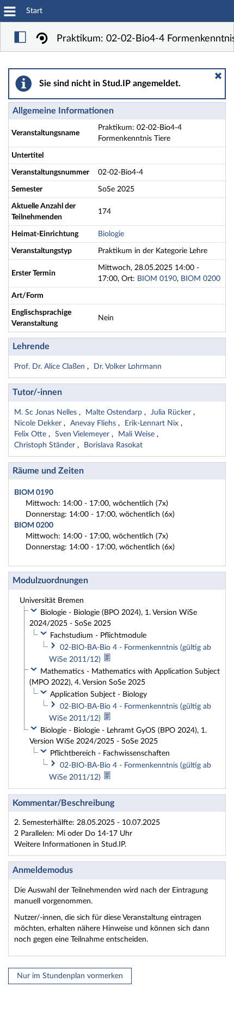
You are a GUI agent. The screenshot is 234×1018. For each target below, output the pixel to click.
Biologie (111, 234)
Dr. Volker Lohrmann (128, 366)
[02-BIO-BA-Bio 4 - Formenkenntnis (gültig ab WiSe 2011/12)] (107, 659)
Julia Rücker (172, 412)
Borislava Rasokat (113, 445)
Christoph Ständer (45, 445)
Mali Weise (137, 434)
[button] (218, 75)
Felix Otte (31, 434)
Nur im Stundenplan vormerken (70, 976)
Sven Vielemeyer (83, 434)
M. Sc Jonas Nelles (46, 412)
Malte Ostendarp (114, 412)
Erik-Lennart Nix (153, 423)
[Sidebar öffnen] (20, 38)
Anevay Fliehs (94, 423)
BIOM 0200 (200, 279)
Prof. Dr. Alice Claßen (50, 366)
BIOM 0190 (157, 279)
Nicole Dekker (39, 423)
